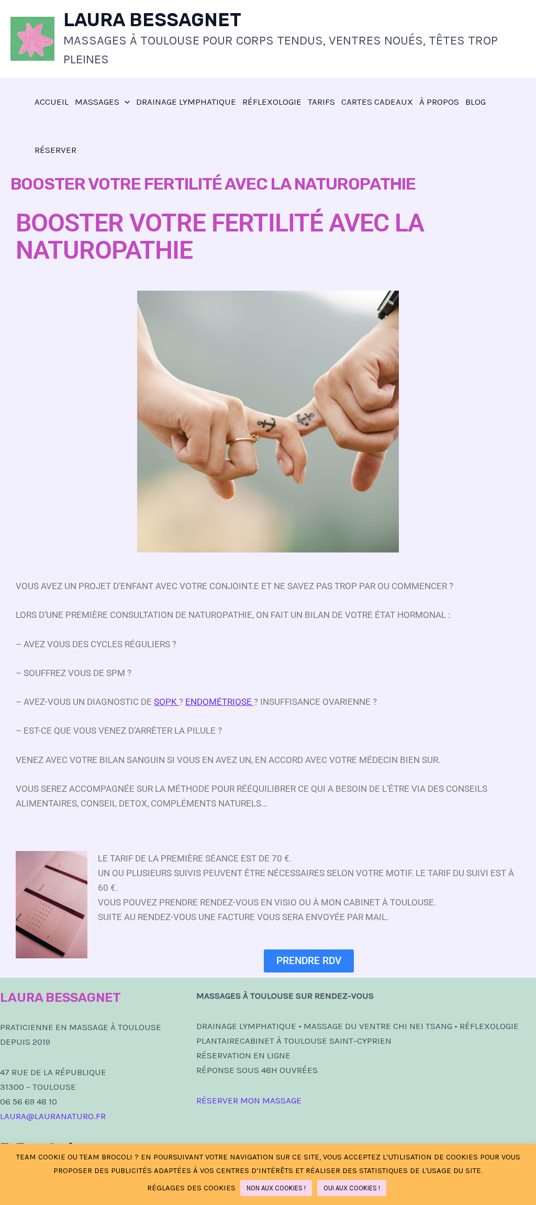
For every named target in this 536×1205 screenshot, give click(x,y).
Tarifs (321, 101)
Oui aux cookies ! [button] (351, 1188)
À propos (439, 101)
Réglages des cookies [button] (191, 1187)
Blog (475, 101)
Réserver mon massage (249, 1100)
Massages (97, 101)
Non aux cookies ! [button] (276, 1188)
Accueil (52, 101)
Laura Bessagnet (152, 20)
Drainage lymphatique (186, 101)
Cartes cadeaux (377, 101)
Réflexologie (272, 101)
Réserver (55, 150)
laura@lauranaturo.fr (53, 1116)
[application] (124, 102)
